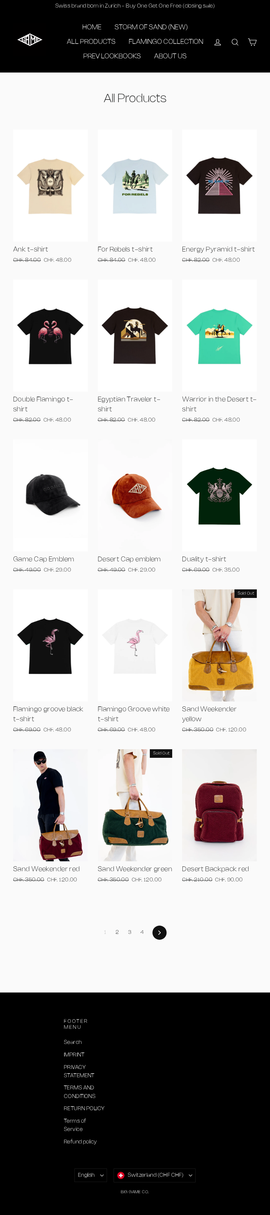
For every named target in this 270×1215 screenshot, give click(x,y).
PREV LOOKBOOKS (112, 56)
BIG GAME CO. (135, 1192)
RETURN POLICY (84, 1108)
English (86, 1175)
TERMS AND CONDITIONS (79, 1092)
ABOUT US (170, 56)
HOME (91, 27)
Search (73, 1042)
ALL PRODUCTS (91, 42)
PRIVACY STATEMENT (79, 1071)
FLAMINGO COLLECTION (166, 42)
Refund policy (80, 1142)
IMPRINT (74, 1054)
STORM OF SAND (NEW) (151, 27)
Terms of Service (75, 1125)
